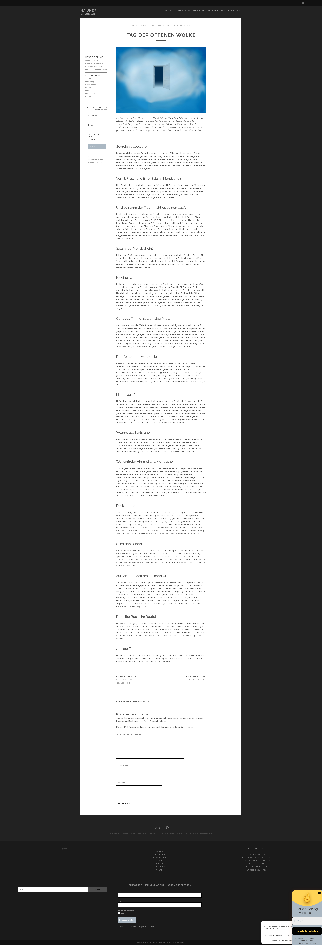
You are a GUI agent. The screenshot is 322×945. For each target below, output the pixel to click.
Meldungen (198, 11)
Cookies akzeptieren (273, 935)
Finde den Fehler (257, 864)
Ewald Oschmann (160, 26)
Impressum (115, 834)
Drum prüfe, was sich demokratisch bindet (94, 64)
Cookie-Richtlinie (278, 941)
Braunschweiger (197, 680)
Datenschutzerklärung (307, 943)
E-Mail (92, 125)
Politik (219, 11)
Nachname (93, 116)
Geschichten (183, 11)
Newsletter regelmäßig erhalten (168, 834)
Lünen (229, 11)
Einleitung (89, 82)
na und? (88, 10)
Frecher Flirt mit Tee (256, 867)
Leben (210, 11)
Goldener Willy (91, 60)
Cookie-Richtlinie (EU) (200, 834)
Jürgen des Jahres (256, 870)
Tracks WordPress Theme (150, 942)
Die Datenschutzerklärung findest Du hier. (96, 159)
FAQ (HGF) (169, 11)
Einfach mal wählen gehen (96, 69)
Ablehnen (290, 935)
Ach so (238, 11)
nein (92, 140)
